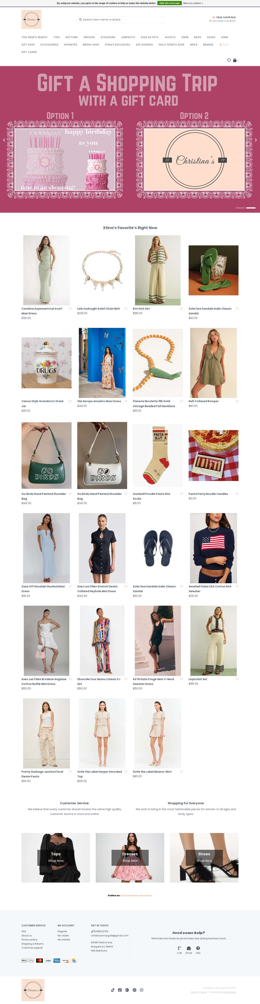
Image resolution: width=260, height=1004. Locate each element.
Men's (194, 44)
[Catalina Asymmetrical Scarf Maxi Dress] (47, 270)
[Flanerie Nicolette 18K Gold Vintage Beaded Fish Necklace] (158, 363)
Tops (56, 37)
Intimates (70, 44)
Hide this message (170, 3)
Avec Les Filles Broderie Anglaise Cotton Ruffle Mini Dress (44, 681)
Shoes (211, 37)
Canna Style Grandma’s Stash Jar (43, 403)
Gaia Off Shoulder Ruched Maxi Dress (43, 589)
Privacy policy (29, 939)
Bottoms (72, 37)
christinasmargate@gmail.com (109, 935)
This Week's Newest (35, 37)
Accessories (49, 44)
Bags (197, 37)
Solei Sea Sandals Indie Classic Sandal (210, 311)
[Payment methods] (29, 961)
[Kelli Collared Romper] (214, 363)
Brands (208, 44)
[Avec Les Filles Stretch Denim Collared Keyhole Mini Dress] (102, 548)
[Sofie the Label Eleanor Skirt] (158, 733)
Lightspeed (229, 992)
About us (27, 935)
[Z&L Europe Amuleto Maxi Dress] (102, 363)
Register (62, 931)
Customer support (32, 947)
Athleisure (108, 37)
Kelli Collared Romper (204, 401)
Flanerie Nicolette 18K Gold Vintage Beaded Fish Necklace (154, 403)
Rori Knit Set (141, 309)
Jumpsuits (128, 37)
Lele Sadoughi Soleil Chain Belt (98, 309)
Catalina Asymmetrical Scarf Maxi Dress (42, 311)
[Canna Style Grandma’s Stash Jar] (47, 363)
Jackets (170, 37)
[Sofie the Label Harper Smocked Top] (102, 733)
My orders (63, 935)
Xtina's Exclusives (117, 44)
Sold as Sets (150, 37)
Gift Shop (28, 44)
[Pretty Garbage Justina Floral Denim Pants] (47, 733)
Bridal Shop (91, 44)
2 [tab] (251, 207)
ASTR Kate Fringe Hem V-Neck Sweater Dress (153, 681)
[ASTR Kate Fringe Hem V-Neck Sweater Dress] (158, 641)
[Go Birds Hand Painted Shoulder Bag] (47, 455)
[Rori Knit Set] (158, 270)
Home (224, 37)
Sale (225, 44)
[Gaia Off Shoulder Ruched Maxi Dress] (47, 548)
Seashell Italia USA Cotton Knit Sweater (210, 589)
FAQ (24, 931)
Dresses (89, 37)
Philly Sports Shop (171, 44)
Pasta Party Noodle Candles (208, 494)
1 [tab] (240, 207)
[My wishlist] (229, 61)
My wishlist (64, 939)
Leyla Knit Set (198, 679)
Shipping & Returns (33, 943)
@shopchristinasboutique (136, 895)
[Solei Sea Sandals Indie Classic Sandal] (214, 270)
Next (247, 140)
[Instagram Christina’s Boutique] (141, 990)
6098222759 (100, 931)
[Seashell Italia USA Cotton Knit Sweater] (214, 548)
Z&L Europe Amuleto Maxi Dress (99, 401)
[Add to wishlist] (70, 309)
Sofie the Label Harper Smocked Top (99, 774)
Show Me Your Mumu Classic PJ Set (98, 681)
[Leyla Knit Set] (214, 641)
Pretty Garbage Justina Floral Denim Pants (42, 774)
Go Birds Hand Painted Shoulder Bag (44, 496)
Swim (184, 37)
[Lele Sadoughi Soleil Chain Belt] (102, 270)
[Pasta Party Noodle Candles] (214, 455)
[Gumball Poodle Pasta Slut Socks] (158, 455)
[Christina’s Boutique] (47, 19)
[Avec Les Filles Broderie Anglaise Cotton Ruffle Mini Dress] (47, 641)
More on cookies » (193, 3)
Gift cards (29, 52)
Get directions (99, 950)
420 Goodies (144, 44)
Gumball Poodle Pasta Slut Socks (151, 496)
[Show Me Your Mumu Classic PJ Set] (102, 641)
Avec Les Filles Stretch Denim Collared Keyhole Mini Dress (97, 589)
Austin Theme (199, 992)
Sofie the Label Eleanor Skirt (152, 772)
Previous (12, 140)
